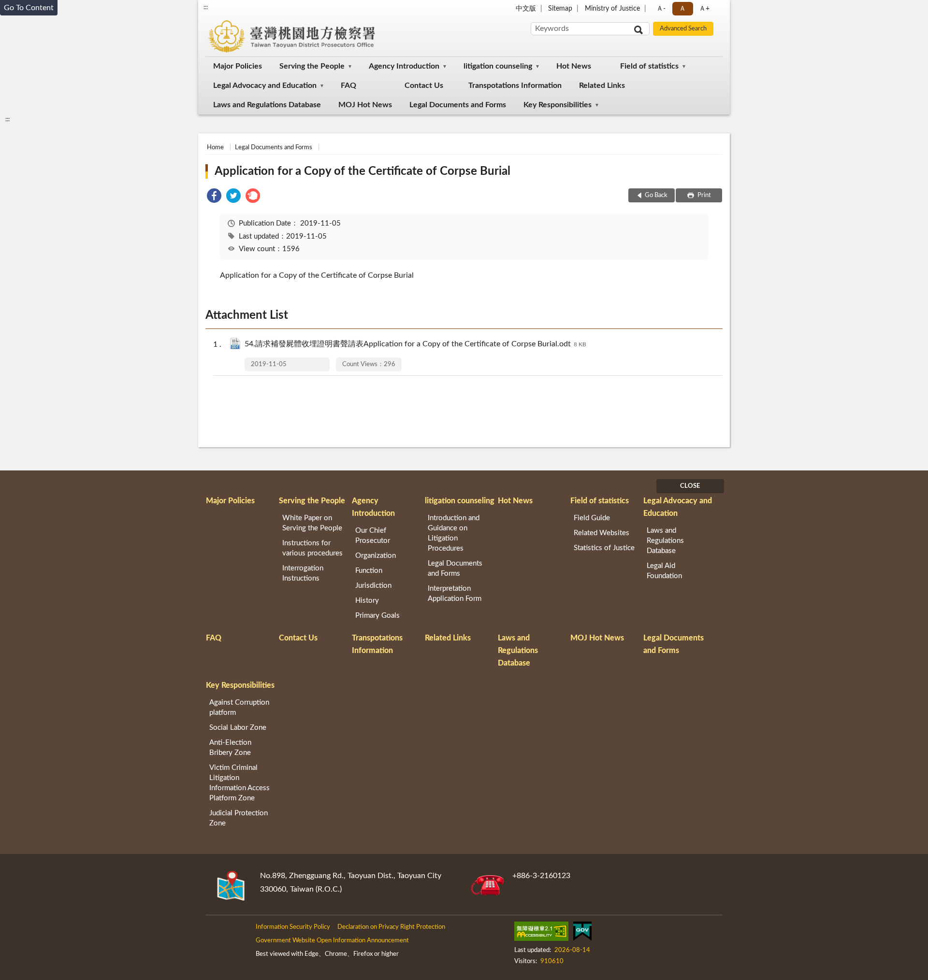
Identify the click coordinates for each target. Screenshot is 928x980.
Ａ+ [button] (704, 8)
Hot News (573, 66)
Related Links (602, 85)
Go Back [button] (656, 195)
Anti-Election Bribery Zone (230, 747)
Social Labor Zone (237, 727)
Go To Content (29, 8)
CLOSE (690, 486)
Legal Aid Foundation (664, 571)
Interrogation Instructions (302, 573)
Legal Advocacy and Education (265, 85)
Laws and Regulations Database (267, 105)
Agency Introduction (404, 66)
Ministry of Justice (612, 8)
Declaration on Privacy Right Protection (391, 927)
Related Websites (601, 533)
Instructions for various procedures (312, 548)
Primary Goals (377, 615)
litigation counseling (498, 66)
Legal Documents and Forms (457, 105)
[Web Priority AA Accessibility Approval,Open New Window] (541, 933)
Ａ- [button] (661, 8)
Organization (375, 555)
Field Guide (592, 518)
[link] (214, 197)
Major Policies (237, 66)
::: (205, 7)
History (367, 600)
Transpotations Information (515, 85)
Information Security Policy (293, 927)
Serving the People (312, 66)
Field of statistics (649, 66)
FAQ (348, 85)
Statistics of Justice (604, 548)
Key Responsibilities (557, 105)
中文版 (526, 8)
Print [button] (703, 195)
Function (368, 570)
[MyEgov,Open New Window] (582, 933)
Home (215, 147)
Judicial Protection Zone (238, 818)
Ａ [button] (682, 8)
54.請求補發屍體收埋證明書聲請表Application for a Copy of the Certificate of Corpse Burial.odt (415, 344)
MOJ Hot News (365, 105)
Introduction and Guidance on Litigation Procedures (453, 533)
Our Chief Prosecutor (372, 535)
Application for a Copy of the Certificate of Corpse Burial (362, 171)
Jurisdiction (373, 585)
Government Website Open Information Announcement (332, 940)
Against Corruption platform (239, 707)
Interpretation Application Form (454, 593)
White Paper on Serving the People (312, 523)
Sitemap (560, 8)
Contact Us (424, 85)
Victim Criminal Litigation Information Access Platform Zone (239, 783)
